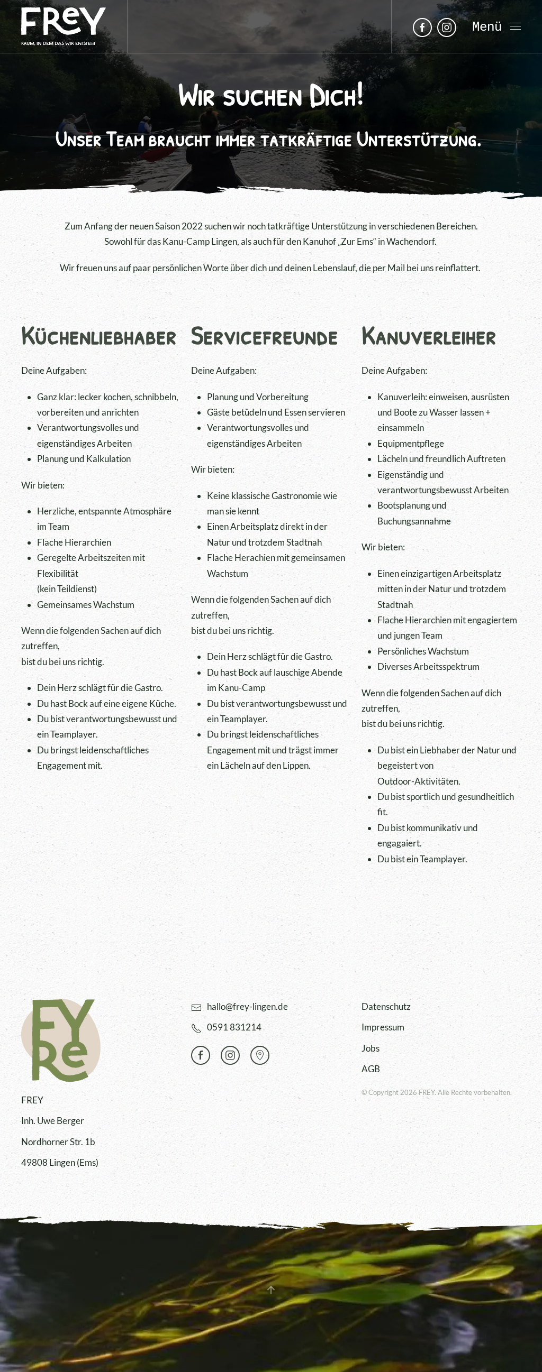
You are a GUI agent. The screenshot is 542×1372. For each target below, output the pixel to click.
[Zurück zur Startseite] (63, 26)
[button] (496, 26)
